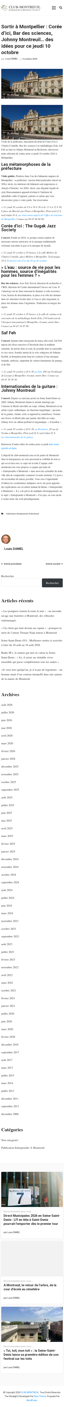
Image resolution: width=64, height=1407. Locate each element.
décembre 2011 (9, 1098)
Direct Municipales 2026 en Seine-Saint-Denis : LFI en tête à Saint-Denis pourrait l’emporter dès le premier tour (32, 1220)
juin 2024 (6, 905)
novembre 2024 (9, 867)
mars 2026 (7, 743)
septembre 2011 (10, 1106)
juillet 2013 (7, 1091)
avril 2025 (7, 828)
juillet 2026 (7, 712)
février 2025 (8, 843)
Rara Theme (40, 1396)
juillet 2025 (7, 805)
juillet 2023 (7, 952)
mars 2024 (7, 913)
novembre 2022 (9, 967)
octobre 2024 (8, 874)
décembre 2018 (9, 1044)
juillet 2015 (7, 1075)
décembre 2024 (9, 859)
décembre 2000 (9, 1114)
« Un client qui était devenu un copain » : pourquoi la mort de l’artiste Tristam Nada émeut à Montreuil (31, 630)
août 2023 (6, 944)
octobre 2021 (8, 990)
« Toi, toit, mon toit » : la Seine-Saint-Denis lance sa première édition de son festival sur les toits (31, 1355)
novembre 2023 (9, 921)
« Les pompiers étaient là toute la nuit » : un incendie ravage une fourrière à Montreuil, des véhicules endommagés (31, 615)
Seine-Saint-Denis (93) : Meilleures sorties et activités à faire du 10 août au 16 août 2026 (31, 642)
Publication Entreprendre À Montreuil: (22, 514)
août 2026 (6, 705)
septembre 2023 (10, 936)
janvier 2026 (8, 758)
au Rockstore (41, 429)
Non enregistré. (10, 1140)
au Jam (38, 371)
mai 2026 (6, 728)
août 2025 (6, 797)
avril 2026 (7, 735)
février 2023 (8, 959)
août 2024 (6, 890)
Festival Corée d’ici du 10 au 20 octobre (27, 260)
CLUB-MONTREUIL (25, 7)
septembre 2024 (10, 882)
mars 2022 (7, 982)
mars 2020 (7, 1029)
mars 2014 (7, 1083)
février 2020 (8, 1037)
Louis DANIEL (11, 59)
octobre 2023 (8, 928)
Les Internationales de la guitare (17, 437)
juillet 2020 (7, 1013)
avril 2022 (7, 975)
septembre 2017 (10, 1052)
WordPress (31, 1400)
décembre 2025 (9, 766)
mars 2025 (7, 836)
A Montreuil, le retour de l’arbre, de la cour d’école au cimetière (30, 1287)
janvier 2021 (8, 1006)
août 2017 (6, 1060)
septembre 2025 (10, 789)
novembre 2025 (9, 774)
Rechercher (7, 576)
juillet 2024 (7, 898)
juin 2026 (6, 720)
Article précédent (12, 564)
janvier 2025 (8, 851)
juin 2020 (6, 1021)
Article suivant (53, 564)
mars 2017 (7, 1067)
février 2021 (8, 998)
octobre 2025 (8, 782)
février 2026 (8, 751)
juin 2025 (6, 813)
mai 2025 (6, 820)
